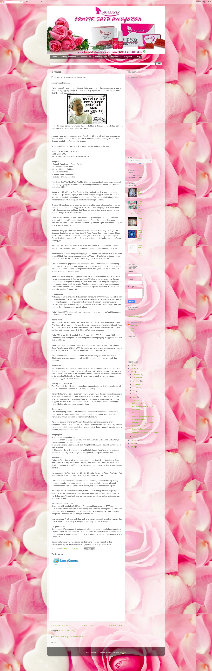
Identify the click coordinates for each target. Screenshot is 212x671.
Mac (135, 397)
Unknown (135, 325)
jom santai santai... (139, 426)
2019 (133, 365)
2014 (133, 440)
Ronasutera (140, 220)
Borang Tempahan (68, 57)
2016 (133, 368)
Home (54, 57)
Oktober (136, 381)
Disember (137, 374)
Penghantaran (85, 57)
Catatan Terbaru (59, 625)
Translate (146, 164)
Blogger (123, 653)
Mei (134, 394)
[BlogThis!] (87, 548)
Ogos (135, 387)
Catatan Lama (115, 625)
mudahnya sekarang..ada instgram (145, 432)
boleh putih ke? (138, 403)
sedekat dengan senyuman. (143, 416)
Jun (134, 391)
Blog (138, 57)
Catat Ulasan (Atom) (67, 631)
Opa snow (136, 410)
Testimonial (115, 57)
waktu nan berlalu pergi (141, 419)
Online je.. (136, 413)
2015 (133, 372)
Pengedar (128, 57)
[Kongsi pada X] (89, 548)
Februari (136, 400)
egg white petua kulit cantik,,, (143, 406)
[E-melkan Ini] (85, 548)
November (137, 378)
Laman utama (88, 625)
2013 (133, 444)
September (137, 384)
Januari (136, 436)
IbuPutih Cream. (140, 192)
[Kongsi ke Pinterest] (94, 548)
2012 (133, 447)
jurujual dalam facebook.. (142, 429)
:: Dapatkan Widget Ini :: (135, 316)
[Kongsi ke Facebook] (92, 548)
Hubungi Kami (101, 57)
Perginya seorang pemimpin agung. (146, 423)
